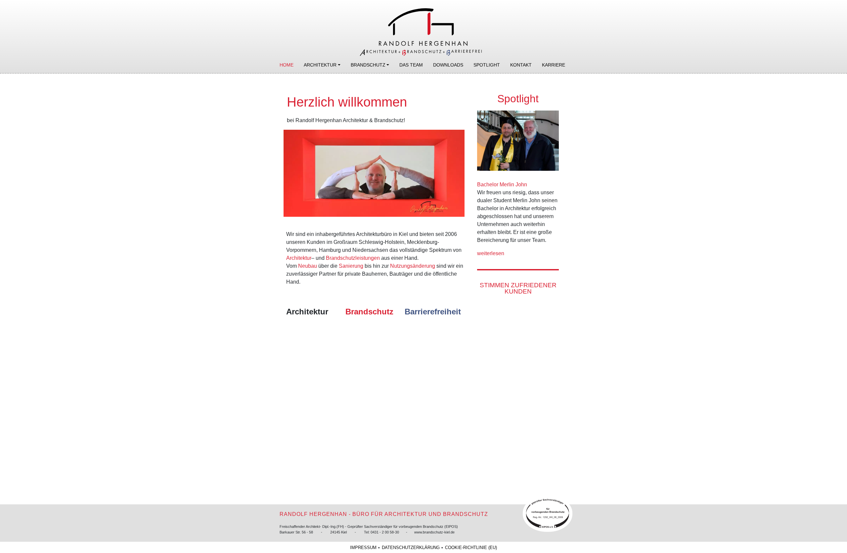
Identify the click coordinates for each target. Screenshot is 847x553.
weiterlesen (491, 253)
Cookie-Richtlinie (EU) (471, 547)
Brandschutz (368, 65)
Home (286, 65)
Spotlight (486, 65)
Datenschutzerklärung (411, 547)
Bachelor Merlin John (502, 184)
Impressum (363, 547)
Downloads (448, 65)
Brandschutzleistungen (353, 258)
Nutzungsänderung (412, 266)
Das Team (411, 65)
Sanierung (351, 266)
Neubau (307, 266)
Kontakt (521, 65)
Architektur (320, 65)
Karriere (553, 65)
